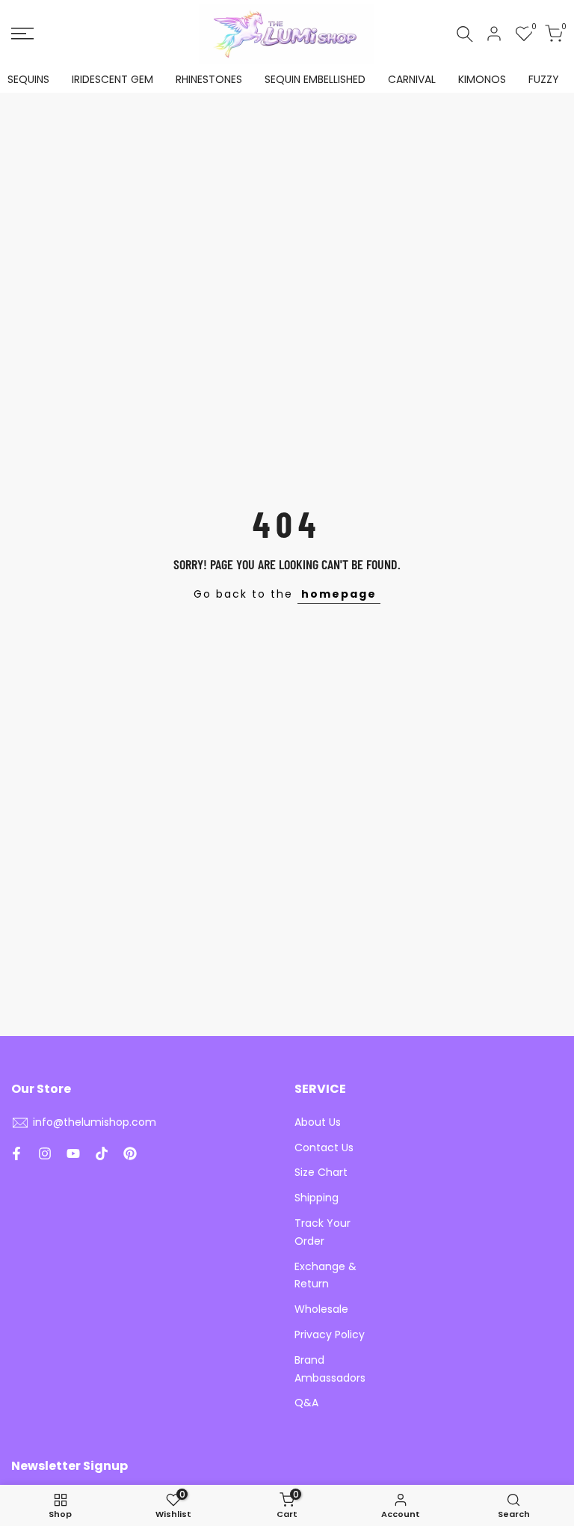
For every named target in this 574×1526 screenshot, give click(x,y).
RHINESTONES (209, 79)
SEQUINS (28, 79)
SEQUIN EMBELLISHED (315, 79)
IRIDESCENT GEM (112, 79)
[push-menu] (22, 34)
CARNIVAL (412, 79)
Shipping (316, 1197)
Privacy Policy (329, 1334)
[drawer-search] (465, 34)
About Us (317, 1122)
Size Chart (321, 1172)
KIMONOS (482, 79)
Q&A (306, 1402)
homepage (339, 593)
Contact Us (324, 1147)
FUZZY (543, 79)
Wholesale (321, 1309)
